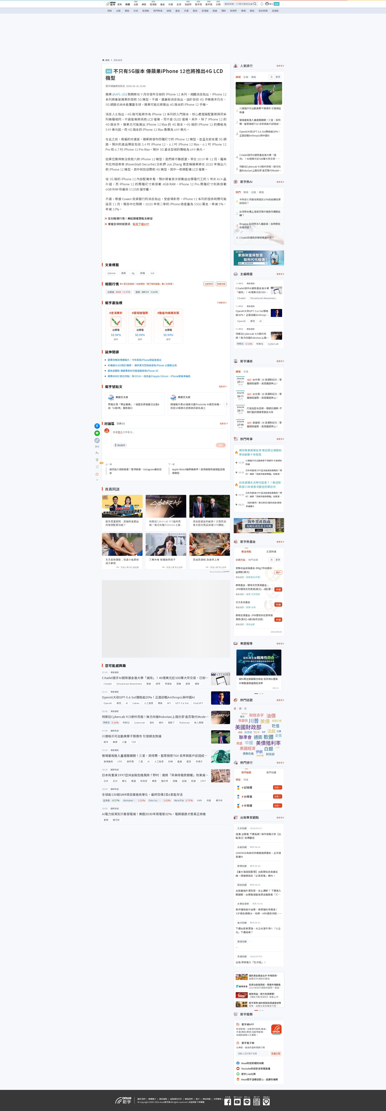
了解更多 (221, 303)
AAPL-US (119, 94)
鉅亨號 (209, 4)
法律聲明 (217, 1098)
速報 (169, 10)
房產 (215, 10)
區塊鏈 (205, 10)
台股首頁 (209, 283)
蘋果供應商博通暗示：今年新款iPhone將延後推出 (134, 360)
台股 (136, 4)
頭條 (109, 10)
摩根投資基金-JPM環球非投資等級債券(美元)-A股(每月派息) (254, 617)
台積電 (248, 796)
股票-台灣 (251, 607)
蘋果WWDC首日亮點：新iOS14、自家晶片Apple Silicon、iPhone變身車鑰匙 (149, 376)
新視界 (233, 10)
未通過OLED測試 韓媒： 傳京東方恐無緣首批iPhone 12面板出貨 (142, 365)
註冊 (276, 3)
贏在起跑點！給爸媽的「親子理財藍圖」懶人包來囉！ (149, 283)
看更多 (222, 386)
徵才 (198, 1098)
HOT (249, 379)
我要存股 (221, 283)
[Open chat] (97, 474)
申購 (278, 589)
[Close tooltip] (122, 474)
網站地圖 (206, 1098)
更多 (278, 77)
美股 (144, 4)
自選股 (275, 10)
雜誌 (252, 10)
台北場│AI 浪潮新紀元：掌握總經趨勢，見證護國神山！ (264, 396)
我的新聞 (263, 10)
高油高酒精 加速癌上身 (206, 559)
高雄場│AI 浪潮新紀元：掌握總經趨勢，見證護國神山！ (264, 424)
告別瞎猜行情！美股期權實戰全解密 (130, 218)
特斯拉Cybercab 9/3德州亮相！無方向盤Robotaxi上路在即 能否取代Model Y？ (165, 523)
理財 (223, 10)
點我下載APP (141, 224)
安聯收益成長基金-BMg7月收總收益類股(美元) (254, 570)
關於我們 (141, 1098)
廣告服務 (163, 1098)
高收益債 (250, 624)
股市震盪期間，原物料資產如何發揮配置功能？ (122, 523)
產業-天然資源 (253, 594)
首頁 (119, 4)
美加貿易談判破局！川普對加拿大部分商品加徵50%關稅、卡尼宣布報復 (209, 523)
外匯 (170, 4)
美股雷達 (118, 60)
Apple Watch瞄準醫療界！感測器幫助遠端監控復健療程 (198, 471)
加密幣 (188, 4)
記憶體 (248, 787)
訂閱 (218, 4)
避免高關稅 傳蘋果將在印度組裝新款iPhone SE (133, 370)
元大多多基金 (243, 602)
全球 (179, 4)
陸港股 (153, 4)
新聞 (127, 4)
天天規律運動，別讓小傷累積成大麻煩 (122, 561)
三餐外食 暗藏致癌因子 (162, 559)
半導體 (248, 805)
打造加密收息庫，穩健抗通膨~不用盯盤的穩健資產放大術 (264, 410)
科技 (136, 10)
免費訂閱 (275, 1053)
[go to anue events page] (262, 4)
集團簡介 (152, 1098)
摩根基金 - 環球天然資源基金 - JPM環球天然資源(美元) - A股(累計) (253, 587)
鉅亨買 (198, 4)
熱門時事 (157, 10)
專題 (243, 10)
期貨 (195, 10)
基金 (162, 4)
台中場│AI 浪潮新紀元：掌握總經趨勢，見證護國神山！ (264, 381)
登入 (271, 3)
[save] (97, 467)
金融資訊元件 (176, 1098)
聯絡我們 (189, 1098)
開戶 (278, 572)
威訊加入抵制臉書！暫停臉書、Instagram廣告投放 (135, 471)
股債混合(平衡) (253, 577)
